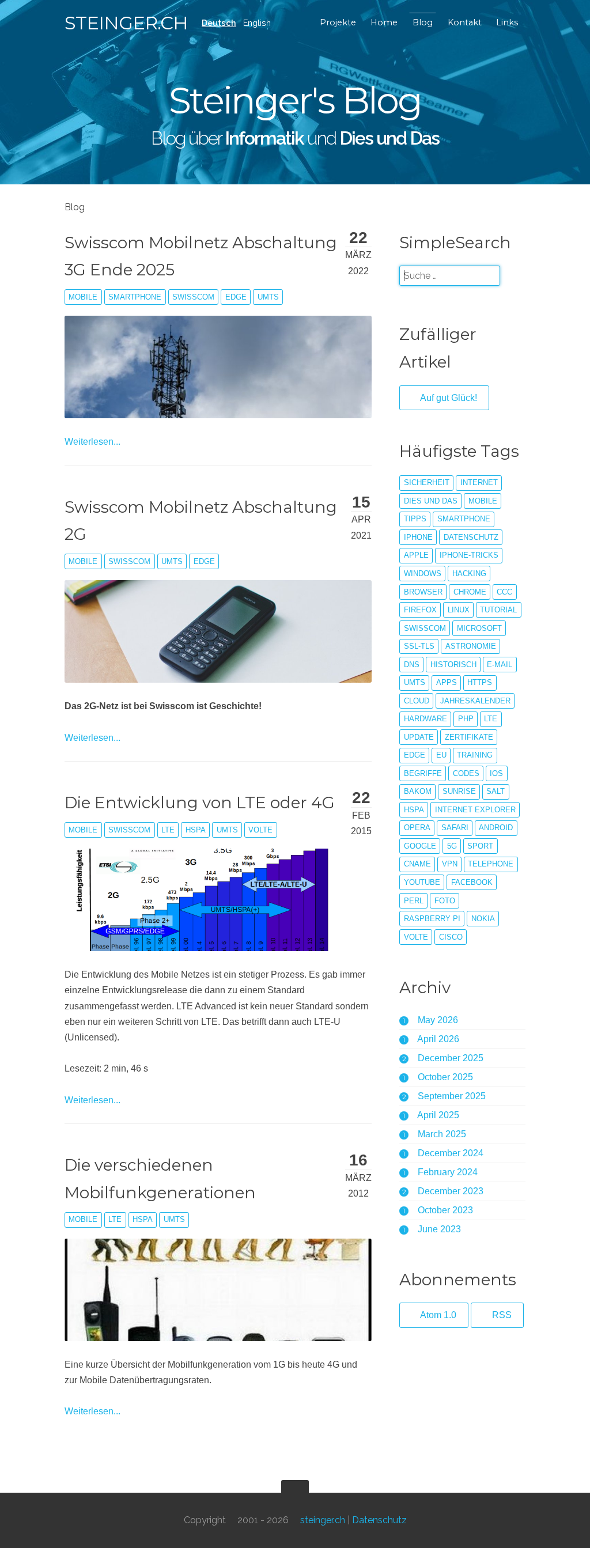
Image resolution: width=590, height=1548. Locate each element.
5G (452, 846)
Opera (417, 827)
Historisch (453, 664)
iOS (496, 773)
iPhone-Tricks (469, 555)
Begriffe (423, 773)
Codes (466, 773)
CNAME (417, 864)
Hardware (425, 718)
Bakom (418, 791)
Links (507, 22)
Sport (480, 846)
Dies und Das (430, 501)
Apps (446, 682)
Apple (416, 555)
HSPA (196, 830)
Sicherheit (426, 482)
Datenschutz (471, 537)
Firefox (420, 609)
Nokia (483, 918)
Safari (454, 827)
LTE (168, 830)
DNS (411, 664)
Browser (423, 592)
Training (475, 755)
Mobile (83, 297)
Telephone (490, 864)
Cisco (451, 937)
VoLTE (260, 830)
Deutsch (219, 23)
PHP (466, 718)
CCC (504, 592)
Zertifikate (469, 737)
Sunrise (459, 791)
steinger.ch (126, 23)
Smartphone (134, 297)
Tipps (415, 518)
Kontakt (465, 22)
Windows (422, 573)
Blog (423, 22)
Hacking (469, 573)
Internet (479, 482)
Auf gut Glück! (447, 398)
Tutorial (498, 609)
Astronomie (470, 646)
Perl (413, 900)
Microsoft (479, 628)
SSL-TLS (419, 646)
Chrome (469, 592)
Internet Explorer (475, 809)
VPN (449, 864)
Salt (495, 791)
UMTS (268, 297)
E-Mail (499, 664)
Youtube (422, 882)
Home (384, 22)
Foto (444, 900)
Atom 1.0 (437, 1315)
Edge (236, 297)
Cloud (416, 701)
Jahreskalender (475, 701)
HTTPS (479, 682)
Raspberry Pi (432, 918)
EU (441, 755)
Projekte (338, 22)
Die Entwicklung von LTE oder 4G (200, 802)
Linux (459, 609)
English (257, 23)
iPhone (418, 537)
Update (419, 737)
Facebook (472, 882)
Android (496, 827)
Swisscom (193, 297)
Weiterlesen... (92, 441)
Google (420, 846)
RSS (501, 1315)
